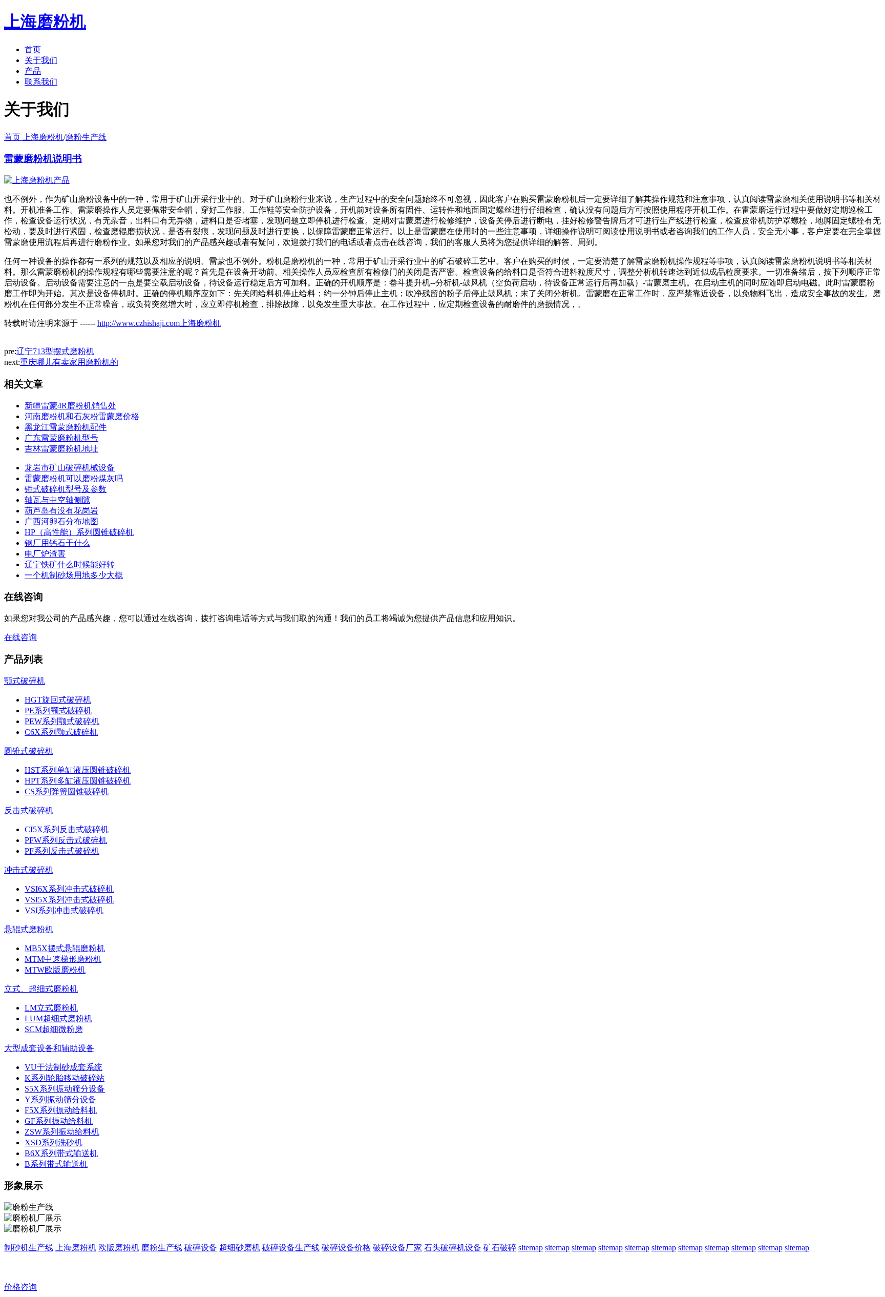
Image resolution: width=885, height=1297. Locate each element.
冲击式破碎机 (28, 870)
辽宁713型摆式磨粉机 (55, 351)
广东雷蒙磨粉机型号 (61, 438)
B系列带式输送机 (56, 1164)
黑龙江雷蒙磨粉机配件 (66, 427)
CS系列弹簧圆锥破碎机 (67, 791)
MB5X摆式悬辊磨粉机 (65, 948)
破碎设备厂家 (397, 1247)
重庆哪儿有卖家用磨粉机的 (69, 362)
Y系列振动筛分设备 (60, 1099)
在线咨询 (20, 637)
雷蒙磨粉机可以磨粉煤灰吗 (74, 478)
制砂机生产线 (28, 1247)
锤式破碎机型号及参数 (66, 489)
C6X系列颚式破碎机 (61, 732)
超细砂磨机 (239, 1247)
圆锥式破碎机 (28, 751)
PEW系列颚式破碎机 (62, 721)
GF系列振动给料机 (59, 1121)
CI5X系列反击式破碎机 (67, 829)
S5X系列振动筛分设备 (65, 1088)
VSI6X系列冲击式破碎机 (69, 888)
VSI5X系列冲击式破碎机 (69, 899)
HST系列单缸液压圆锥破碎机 (78, 770)
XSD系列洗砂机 (53, 1142)
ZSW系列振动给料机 (62, 1131)
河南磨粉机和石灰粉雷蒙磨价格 (82, 416)
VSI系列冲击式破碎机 (64, 910)
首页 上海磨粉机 (34, 137)
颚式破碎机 (24, 680)
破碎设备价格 (346, 1247)
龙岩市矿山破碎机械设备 (70, 467)
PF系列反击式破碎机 (62, 851)
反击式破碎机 (28, 810)
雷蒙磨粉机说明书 (43, 158)
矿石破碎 (499, 1247)
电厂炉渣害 (45, 553)
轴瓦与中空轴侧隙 (57, 500)
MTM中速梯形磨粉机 (63, 959)
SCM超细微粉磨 (54, 1029)
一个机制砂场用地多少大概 (74, 575)
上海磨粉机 (75, 1247)
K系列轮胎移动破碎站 (64, 1078)
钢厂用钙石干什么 (57, 543)
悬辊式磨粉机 (28, 929)
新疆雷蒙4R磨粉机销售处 (70, 405)
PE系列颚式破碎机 (58, 710)
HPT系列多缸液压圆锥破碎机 (78, 780)
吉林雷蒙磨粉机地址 (61, 448)
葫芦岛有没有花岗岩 (61, 510)
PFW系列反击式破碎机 (66, 840)
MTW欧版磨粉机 (55, 969)
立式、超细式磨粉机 (41, 988)
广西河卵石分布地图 (61, 521)
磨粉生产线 (86, 137)
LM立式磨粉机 (51, 1007)
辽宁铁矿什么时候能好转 (70, 564)
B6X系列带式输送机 (61, 1153)
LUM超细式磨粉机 (58, 1018)
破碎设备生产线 (291, 1247)
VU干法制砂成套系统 (63, 1067)
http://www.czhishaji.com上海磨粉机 (159, 323)
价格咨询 (20, 1287)
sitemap (530, 1247)
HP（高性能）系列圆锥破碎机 (79, 532)
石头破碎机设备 (452, 1247)
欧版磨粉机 (118, 1247)
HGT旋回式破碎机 (58, 699)
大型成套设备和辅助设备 (49, 1048)
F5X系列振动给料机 (61, 1110)
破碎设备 (200, 1247)
